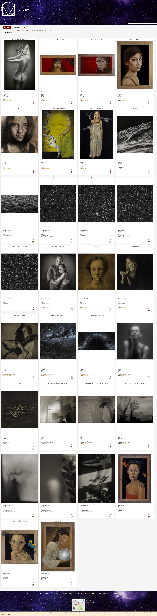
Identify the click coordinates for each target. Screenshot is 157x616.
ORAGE (135, 108)
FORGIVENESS (58, 521)
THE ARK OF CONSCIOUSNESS (96, 108)
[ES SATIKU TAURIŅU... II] (135, 478)
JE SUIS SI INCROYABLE (58, 108)
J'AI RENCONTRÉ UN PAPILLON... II (135, 453)
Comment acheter (73, 19)
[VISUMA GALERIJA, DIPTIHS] (58, 341)
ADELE (19, 108)
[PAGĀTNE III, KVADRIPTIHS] (135, 203)
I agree (9, 614)
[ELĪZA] (96, 272)
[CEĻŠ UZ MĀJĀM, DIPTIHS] (96, 341)
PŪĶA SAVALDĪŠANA (19, 315)
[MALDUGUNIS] (135, 272)
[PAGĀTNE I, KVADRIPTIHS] (58, 203)
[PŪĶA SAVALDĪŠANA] (19, 341)
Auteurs (16, 19)
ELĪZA (96, 246)
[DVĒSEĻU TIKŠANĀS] (58, 272)
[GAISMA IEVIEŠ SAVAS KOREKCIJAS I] (58, 409)
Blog (3, 19)
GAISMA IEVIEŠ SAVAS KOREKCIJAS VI (96, 453)
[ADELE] (19, 134)
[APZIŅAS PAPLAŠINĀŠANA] (19, 65)
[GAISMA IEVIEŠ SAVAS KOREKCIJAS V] (58, 478)
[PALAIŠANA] (58, 546)
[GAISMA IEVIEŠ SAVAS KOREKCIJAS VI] (96, 478)
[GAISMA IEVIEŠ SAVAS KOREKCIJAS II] (96, 409)
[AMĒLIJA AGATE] (135, 65)
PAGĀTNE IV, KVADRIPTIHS (19, 246)
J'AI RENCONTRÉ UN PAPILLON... (19, 521)
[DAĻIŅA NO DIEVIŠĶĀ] (96, 65)
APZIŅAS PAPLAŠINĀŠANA (19, 39)
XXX (135, 315)
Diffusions (84, 19)
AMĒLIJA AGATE (135, 39)
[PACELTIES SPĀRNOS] (58, 65)
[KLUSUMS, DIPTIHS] (19, 203)
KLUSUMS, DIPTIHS (19, 178)
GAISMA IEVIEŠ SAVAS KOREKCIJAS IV (19, 453)
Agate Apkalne (7, 33)
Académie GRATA (40, 19)
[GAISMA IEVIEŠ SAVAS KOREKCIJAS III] (135, 409)
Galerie (9, 19)
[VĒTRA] (135, 134)
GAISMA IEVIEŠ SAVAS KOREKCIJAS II (96, 383)
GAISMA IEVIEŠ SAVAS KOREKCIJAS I (58, 383)
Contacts (62, 19)
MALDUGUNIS (135, 246)
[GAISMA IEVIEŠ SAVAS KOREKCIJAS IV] (19, 478)
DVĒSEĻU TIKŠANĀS (58, 246)
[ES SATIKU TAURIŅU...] (19, 546)
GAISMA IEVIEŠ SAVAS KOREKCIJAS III (135, 383)
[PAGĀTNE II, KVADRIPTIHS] (96, 203)
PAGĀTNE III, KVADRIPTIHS (135, 178)
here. (5, 614)
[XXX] (135, 341)
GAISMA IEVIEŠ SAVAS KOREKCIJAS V (58, 453)
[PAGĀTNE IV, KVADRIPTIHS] (19, 272)
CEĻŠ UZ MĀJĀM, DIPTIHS (96, 315)
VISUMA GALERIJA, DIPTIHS (58, 315)
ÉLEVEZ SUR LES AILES (58, 39)
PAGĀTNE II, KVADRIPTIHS (96, 178)
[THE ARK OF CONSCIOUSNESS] (96, 134)
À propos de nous (52, 19)
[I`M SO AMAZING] (58, 134)
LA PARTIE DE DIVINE (96, 39)
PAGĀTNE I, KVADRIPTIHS (58, 178)
